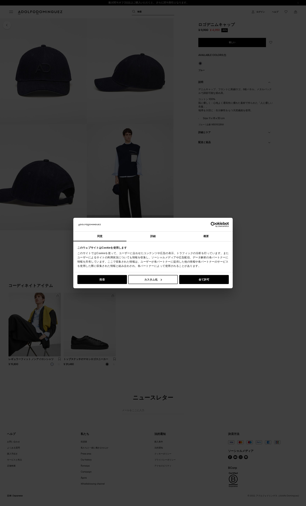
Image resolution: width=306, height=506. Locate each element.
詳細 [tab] (153, 236)
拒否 (102, 279)
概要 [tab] (206, 236)
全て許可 (204, 279)
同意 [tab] (100, 236)
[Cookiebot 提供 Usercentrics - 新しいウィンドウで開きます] (213, 224)
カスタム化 (151, 279)
